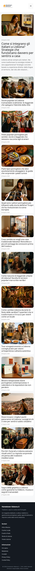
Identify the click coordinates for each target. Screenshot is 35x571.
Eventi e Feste (6, 533)
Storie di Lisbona (7, 536)
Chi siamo (5, 548)
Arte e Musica (6, 527)
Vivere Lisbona (6, 539)
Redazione (5, 551)
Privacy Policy (6, 557)
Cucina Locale (6, 530)
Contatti (4, 554)
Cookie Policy (6, 560)
